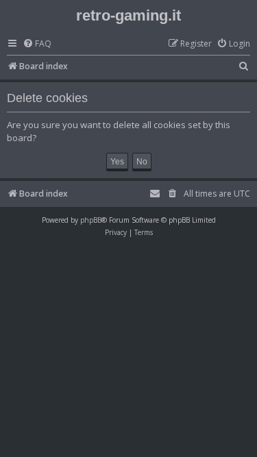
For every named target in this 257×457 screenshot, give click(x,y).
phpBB (90, 220)
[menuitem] (37, 44)
